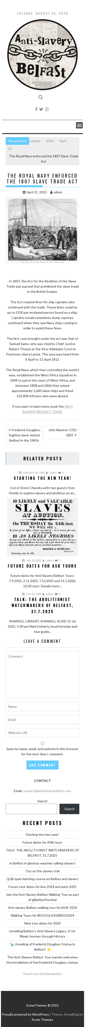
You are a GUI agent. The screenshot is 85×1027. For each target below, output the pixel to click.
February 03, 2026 (33, 472)
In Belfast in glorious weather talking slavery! (42, 863)
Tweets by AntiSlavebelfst (42, 974)
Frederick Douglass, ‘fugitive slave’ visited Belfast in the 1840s (24, 435)
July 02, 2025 (33, 560)
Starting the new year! (42, 834)
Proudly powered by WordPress (25, 1014)
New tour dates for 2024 (42, 923)
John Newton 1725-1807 (63, 432)
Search (42, 801)
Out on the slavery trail (43, 871)
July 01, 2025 (33, 593)
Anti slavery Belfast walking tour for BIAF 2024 (42, 908)
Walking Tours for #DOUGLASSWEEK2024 (42, 915)
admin (58, 192)
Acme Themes (42, 1020)
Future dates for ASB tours (42, 842)
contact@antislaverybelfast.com (47, 791)
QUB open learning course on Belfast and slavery (42, 879)
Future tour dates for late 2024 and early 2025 (42, 887)
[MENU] (79, 125)
